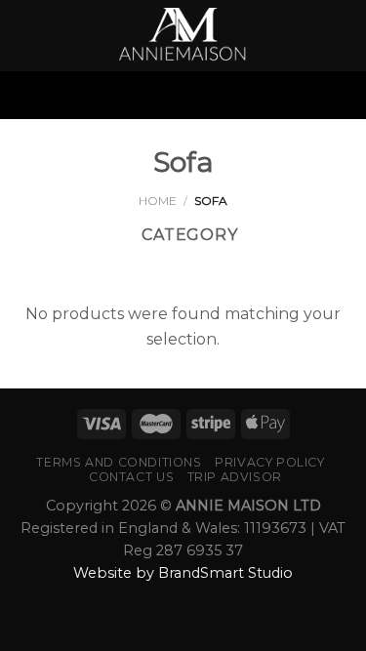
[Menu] (182, 95)
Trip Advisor (234, 476)
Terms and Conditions (118, 462)
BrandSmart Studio (225, 573)
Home (158, 200)
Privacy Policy (270, 462)
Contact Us (131, 476)
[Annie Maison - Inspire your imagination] (183, 35)
